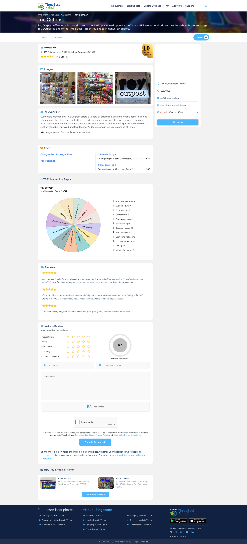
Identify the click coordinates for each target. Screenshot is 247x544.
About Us (177, 5)
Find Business (116, 5)
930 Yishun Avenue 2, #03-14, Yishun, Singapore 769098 (69, 52)
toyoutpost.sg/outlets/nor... (174, 105)
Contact (179, 122)
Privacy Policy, (102, 435)
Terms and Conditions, (85, 435)
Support (189, 5)
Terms (183, 537)
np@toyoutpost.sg (169, 98)
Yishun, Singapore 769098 (173, 83)
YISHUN (54, 15)
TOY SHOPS (66, 15)
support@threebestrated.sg (190, 528)
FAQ (167, 5)
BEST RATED (43, 15)
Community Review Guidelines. (127, 435)
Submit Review (93, 442)
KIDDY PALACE (64, 478)
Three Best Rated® (121, 542)
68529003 (165, 90)
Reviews (58, 37)
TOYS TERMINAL (123, 478)
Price (44, 37)
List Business (133, 5)
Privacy (174, 537)
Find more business (94, 494)
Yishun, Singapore (97, 510)
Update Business (152, 5)
